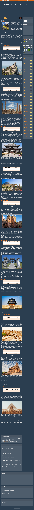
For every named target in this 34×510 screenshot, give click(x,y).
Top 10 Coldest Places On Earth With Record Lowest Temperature (11, 465)
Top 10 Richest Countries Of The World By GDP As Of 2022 (10, 450)
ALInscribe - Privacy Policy (5, 494)
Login (28, 0)
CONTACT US (7, 0)
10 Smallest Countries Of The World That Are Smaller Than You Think (11, 455)
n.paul (4, 19)
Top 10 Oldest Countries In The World (7, 453)
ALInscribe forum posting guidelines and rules (8, 490)
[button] (31, 56)
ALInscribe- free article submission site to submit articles (9, 496)
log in (4, 441)
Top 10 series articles (6, 423)
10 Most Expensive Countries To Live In (8, 447)
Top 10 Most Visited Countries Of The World (8, 448)
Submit (29, 20)
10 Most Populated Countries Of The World (8, 457)
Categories (11, 0)
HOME (3, 0)
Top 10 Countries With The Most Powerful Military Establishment (11, 461)
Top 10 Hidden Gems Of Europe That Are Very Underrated (10, 469)
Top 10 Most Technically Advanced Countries (8, 462)
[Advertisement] (17, 11)
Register (31, 0)
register (7, 441)
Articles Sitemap (4, 502)
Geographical (3, 21)
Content (15, 0)
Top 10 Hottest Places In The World (7, 468)
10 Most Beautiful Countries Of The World (8, 451)
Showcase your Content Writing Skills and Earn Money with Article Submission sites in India (13, 489)
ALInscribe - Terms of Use (5, 493)
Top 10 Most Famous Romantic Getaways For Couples (10, 466)
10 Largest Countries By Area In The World (8, 458)
